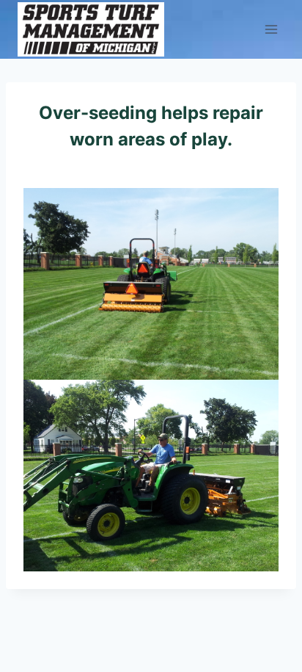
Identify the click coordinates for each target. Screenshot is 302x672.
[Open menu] (270, 29)
